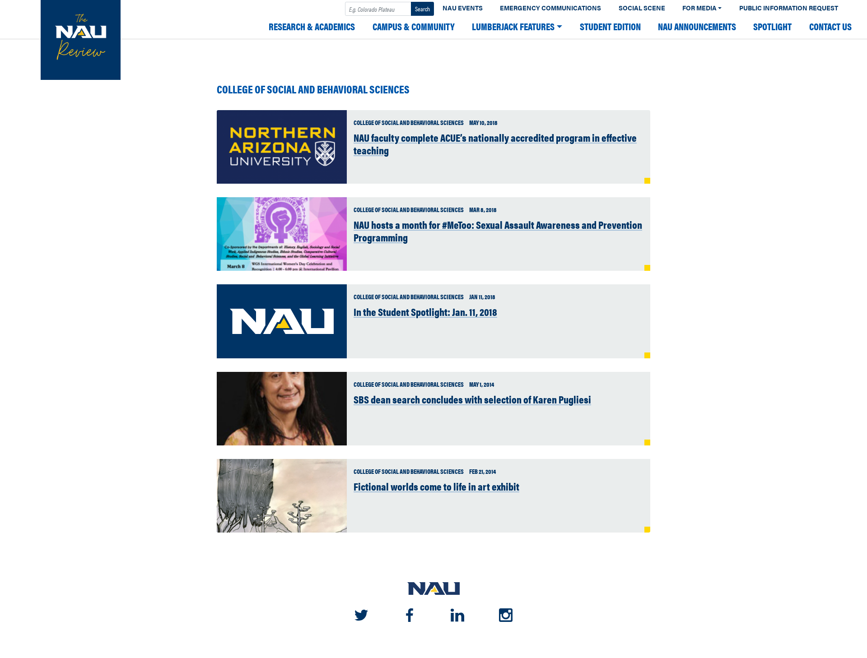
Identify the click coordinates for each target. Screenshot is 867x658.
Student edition (610, 26)
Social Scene (642, 8)
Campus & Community (414, 26)
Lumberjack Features (513, 26)
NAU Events (463, 8)
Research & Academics (312, 26)
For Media (699, 8)
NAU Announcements (697, 26)
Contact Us (830, 26)
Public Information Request (788, 8)
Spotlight (772, 26)
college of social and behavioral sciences (313, 89)
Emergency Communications (550, 8)
